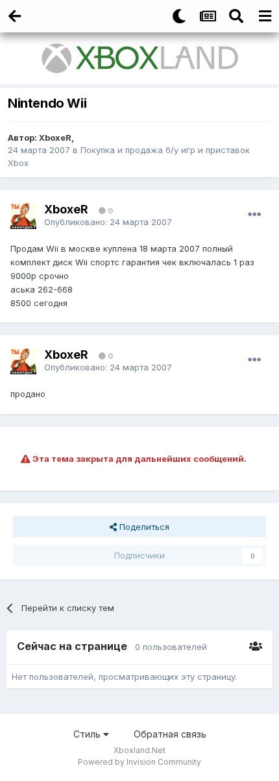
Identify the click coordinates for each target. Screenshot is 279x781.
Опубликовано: (108, 222)
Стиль (88, 733)
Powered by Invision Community (139, 762)
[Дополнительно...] (254, 214)
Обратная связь (170, 733)
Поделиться (143, 527)
